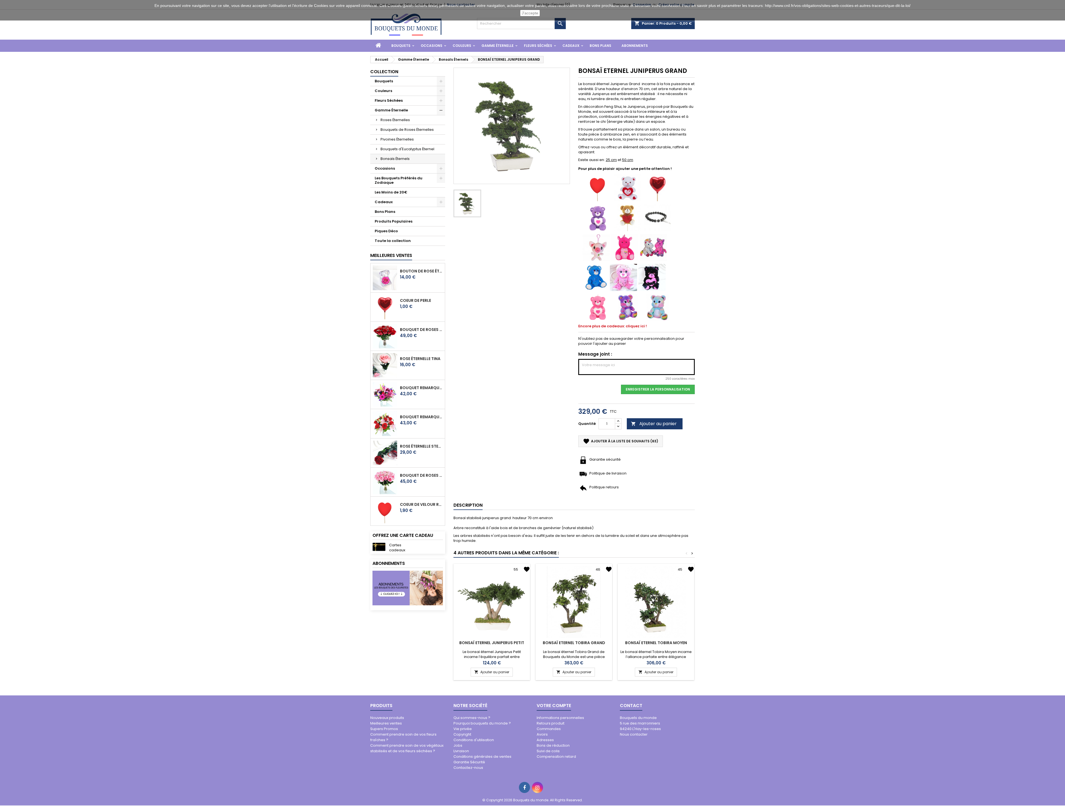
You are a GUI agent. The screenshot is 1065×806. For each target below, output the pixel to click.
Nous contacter (634, 734)
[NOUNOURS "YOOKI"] (628, 307)
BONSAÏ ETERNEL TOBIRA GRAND (574, 643)
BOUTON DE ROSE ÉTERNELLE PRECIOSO (421, 271)
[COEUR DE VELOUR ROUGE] (598, 187)
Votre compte (554, 705)
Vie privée (462, 728)
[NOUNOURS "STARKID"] (596, 277)
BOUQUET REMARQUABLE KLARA (421, 388)
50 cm (627, 159)
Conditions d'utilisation (473, 740)
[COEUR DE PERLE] (658, 187)
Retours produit (550, 723)
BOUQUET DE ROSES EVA (421, 329)
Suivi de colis (548, 751)
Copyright (462, 734)
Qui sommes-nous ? (471, 717)
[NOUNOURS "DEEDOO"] (652, 277)
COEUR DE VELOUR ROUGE (421, 504)
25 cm (611, 159)
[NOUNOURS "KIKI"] (628, 187)
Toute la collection (393, 240)
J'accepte (530, 13)
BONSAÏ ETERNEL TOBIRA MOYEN (656, 643)
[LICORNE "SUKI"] (653, 247)
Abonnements (635, 45)
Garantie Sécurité (469, 762)
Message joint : (595, 354)
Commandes (549, 728)
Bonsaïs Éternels (395, 158)
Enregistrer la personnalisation (658, 389)
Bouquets (400, 45)
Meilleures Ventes (391, 255)
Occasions (431, 45)
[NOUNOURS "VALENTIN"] (628, 217)
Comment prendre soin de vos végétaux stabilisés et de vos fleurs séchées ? (406, 748)
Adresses (545, 740)
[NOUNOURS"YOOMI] (598, 217)
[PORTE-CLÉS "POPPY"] (596, 247)
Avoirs (542, 734)
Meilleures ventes (386, 723)
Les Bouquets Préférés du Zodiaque (398, 180)
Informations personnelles (560, 717)
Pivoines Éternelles (397, 139)
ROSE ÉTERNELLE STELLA (421, 446)
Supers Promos (384, 728)
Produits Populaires (393, 221)
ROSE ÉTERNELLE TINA (420, 358)
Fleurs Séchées (538, 45)
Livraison (461, 751)
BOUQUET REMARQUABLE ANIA (421, 417)
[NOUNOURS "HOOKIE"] (658, 307)
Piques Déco (386, 231)
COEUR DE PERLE (415, 300)
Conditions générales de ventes (482, 756)
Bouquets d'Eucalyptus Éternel (407, 149)
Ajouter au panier (654, 423)
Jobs (457, 745)
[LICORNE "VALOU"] (625, 247)
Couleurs (462, 45)
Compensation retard (556, 756)
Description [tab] (468, 505)
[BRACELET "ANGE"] (658, 217)
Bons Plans (600, 45)
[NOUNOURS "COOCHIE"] (598, 307)
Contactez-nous (468, 767)
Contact (631, 705)
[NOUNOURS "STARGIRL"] (623, 277)
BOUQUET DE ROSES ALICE (421, 475)
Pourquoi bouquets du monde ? (482, 723)
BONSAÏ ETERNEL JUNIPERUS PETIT (491, 643)
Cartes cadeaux (397, 547)
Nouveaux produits (387, 717)
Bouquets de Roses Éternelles (407, 129)
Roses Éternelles (395, 120)
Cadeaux (570, 45)
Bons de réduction (553, 745)
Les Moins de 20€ (391, 192)
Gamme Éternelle (497, 45)
